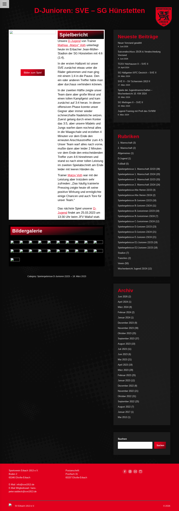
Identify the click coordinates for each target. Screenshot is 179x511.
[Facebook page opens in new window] (125, 471)
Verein (121, 263)
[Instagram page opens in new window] (130, 471)
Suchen (122, 438)
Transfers (122, 258)
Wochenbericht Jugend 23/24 (132, 268)
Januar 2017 (124, 412)
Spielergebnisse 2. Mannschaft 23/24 (136, 184)
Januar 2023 (124, 380)
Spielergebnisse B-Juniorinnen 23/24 (136, 216)
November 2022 (126, 391)
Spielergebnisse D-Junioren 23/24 (135, 232)
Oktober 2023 (124, 333)
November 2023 (126, 328)
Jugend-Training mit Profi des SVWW (137, 111)
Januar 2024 (124, 317)
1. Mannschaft (125, 142)
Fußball (121, 163)
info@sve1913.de (25, 484)
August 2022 (124, 406)
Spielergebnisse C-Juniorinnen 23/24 (136, 221)
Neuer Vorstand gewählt (130, 43)
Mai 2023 (122, 359)
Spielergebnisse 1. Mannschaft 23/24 (136, 174)
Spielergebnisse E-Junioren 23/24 (135, 237)
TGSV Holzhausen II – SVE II (133, 64)
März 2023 (123, 370)
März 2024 (123, 307)
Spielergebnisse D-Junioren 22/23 (53, 276)
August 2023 (124, 343)
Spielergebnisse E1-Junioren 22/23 (135, 242)
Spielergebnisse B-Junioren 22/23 (135, 200)
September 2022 (126, 401)
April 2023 (123, 364)
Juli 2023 (122, 349)
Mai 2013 (122, 417)
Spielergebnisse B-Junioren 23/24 (135, 205)
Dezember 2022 (126, 385)
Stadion (122, 253)
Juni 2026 (123, 296)
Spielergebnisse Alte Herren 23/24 (135, 195)
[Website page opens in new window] (140, 471)
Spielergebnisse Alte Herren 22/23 (135, 190)
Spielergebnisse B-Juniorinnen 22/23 (136, 211)
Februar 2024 (124, 312)
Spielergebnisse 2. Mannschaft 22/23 (136, 179)
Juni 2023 (123, 354)
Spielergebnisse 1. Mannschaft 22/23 (136, 169)
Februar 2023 (124, 375)
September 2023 (126, 338)
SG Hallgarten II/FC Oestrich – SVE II (137, 72)
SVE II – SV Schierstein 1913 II (134, 81)
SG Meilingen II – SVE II (130, 102)
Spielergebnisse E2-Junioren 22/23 (135, 247)
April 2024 (123, 302)
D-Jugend (122, 158)
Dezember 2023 (126, 322)
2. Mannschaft (125, 148)
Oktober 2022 (124, 396)
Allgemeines (124, 153)
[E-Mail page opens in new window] (135, 471)
